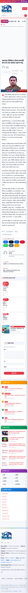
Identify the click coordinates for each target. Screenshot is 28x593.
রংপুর (5, 484)
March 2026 (4, 507)
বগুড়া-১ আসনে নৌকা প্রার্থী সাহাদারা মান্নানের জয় (5, 305)
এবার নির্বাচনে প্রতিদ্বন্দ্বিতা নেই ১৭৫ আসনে (17, 329)
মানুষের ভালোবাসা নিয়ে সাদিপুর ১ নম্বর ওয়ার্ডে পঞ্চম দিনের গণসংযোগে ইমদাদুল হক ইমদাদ (17, 445)
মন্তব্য (5, 349)
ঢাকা (4, 475)
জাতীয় (6, 409)
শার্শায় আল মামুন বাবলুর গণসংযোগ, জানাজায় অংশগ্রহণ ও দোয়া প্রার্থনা (16, 463)
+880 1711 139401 (9, 558)
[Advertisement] (14, 42)
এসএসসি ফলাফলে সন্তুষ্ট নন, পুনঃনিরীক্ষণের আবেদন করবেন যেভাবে (14, 412)
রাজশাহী (5, 478)
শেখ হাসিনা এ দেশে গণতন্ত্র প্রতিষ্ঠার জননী (5, 290)
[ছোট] (3, 72)
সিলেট (17, 481)
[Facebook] (22, 1)
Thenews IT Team (17, 591)
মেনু (25, 8)
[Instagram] (24, 1)
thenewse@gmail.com (15, 560)
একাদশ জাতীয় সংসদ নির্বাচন (5, 284)
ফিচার (6, 418)
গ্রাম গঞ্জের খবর (5, 299)
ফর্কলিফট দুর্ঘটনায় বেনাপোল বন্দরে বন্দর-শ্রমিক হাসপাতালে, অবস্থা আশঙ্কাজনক (17, 457)
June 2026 (4, 499)
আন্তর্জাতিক (5, 314)
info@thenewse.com (6, 562)
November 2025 (5, 519)
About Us (3, 578)
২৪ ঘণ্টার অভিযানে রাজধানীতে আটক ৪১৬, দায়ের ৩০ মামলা (16, 438)
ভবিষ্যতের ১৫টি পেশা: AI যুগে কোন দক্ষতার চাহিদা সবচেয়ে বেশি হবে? (16, 451)
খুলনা (17, 478)
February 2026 (5, 510)
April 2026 (4, 505)
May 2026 (4, 502)
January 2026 (5, 513)
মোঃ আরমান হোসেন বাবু (7, 234)
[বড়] (9, 72)
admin (7, 67)
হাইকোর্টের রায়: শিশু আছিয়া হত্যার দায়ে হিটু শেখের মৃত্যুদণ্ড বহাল (17, 432)
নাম (5, 361)
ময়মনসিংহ (18, 484)
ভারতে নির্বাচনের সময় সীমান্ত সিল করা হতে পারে (5, 319)
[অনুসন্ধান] (25, 15)
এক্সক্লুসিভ (12, 326)
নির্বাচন (4, 24)
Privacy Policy (10, 578)
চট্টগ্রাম (17, 475)
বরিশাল (5, 481)
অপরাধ (6, 387)
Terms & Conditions (18, 578)
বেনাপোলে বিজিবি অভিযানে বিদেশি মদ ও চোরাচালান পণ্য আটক (13, 404)
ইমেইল (5, 367)
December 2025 (5, 516)
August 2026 (5, 493)
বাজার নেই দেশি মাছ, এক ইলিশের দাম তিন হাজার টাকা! (15, 396)
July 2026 (4, 496)
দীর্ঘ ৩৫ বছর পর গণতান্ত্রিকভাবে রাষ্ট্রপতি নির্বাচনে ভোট (14, 420)
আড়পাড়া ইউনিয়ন (9, 231)
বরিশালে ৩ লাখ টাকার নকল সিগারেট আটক (14, 389)
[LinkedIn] (26, 1)
